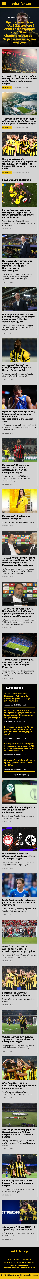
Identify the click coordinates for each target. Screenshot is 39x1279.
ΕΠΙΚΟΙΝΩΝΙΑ (13, 1259)
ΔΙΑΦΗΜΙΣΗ (26, 1259)
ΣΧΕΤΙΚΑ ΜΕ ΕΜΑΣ (28, 1268)
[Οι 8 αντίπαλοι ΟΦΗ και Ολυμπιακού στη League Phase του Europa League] (19, 839)
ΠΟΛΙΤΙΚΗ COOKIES (11, 1268)
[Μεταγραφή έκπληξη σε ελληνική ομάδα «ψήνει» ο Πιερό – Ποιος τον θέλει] (19, 350)
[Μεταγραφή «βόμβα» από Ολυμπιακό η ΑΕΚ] (19, 501)
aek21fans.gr (19, 1251)
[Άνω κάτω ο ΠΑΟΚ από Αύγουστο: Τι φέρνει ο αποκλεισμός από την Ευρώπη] (19, 932)
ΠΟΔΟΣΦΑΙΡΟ (6, 88)
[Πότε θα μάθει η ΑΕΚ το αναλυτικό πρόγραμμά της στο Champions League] (19, 1068)
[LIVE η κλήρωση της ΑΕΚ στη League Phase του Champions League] (19, 1166)
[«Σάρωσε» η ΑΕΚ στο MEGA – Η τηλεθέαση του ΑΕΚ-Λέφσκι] (19, 1212)
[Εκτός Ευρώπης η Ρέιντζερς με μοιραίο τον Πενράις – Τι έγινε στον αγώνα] (19, 885)
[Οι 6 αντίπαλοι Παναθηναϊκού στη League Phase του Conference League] (19, 792)
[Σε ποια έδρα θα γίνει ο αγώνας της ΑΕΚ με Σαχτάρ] (19, 978)
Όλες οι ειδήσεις (19, 774)
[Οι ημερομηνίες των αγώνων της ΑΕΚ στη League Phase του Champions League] (19, 1022)
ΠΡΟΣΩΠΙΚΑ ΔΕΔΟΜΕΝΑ (19, 1265)
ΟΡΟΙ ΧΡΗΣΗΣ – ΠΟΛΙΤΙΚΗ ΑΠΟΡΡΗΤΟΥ (19, 1262)
